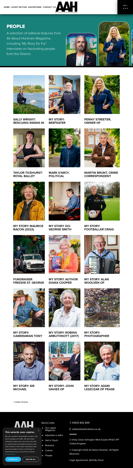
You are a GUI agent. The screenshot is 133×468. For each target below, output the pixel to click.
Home (7, 7)
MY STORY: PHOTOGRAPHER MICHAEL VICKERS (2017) (97, 337)
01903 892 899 (81, 423)
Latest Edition (19, 7)
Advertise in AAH (54, 435)
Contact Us (49, 7)
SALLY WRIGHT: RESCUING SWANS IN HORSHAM (28, 122)
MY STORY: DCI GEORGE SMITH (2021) (60, 229)
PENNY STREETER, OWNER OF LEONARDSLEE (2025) (100, 122)
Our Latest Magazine (50, 429)
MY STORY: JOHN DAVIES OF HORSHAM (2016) (61, 389)
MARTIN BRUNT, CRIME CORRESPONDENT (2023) (101, 176)
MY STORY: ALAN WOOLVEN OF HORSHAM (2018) (96, 282)
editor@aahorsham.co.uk (86, 429)
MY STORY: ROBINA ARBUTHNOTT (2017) (64, 334)
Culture (49, 450)
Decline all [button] (31, 459)
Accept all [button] (13, 459)
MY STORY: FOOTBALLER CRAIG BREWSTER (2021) (99, 229)
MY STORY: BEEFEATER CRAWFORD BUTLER (63, 122)
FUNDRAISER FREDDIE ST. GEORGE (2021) (28, 282)
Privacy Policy (10, 454)
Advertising (35, 7)
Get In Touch (51, 440)
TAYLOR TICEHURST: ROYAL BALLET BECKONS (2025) (28, 176)
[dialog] (22, 446)
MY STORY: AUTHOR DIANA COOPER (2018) (63, 282)
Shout (101, 460)
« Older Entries (20, 402)
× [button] (38, 430)
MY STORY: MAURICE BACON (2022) (28, 228)
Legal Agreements (78, 460)
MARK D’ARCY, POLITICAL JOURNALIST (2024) (63, 176)
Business (49, 445)
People (48, 455)
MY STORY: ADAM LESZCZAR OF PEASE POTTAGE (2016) (99, 389)
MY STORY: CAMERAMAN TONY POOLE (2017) (27, 335)
